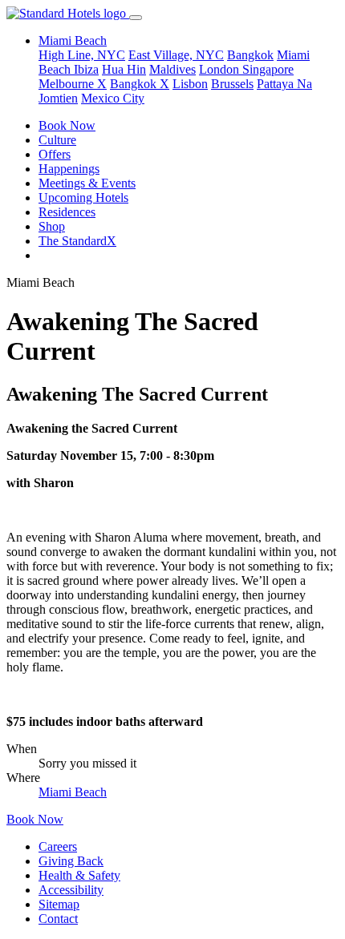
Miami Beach (73, 792)
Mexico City (112, 98)
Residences (67, 212)
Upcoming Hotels (83, 197)
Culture (57, 140)
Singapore (268, 69)
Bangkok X (139, 84)
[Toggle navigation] (135, 17)
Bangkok (250, 55)
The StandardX (77, 241)
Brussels (232, 84)
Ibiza (86, 69)
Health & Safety (79, 875)
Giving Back (71, 861)
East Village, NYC (176, 55)
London (220, 69)
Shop (52, 226)
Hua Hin (124, 69)
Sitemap (59, 904)
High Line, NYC (82, 55)
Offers (55, 154)
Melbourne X (73, 84)
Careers (58, 846)
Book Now (67, 125)
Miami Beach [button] (73, 40)
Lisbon (190, 84)
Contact (58, 918)
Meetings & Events (87, 183)
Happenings (69, 168)
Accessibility (71, 890)
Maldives (172, 69)
